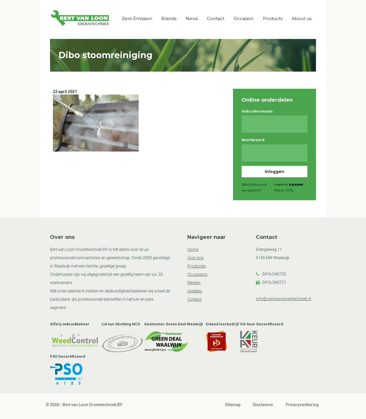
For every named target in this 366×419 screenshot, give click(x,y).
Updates (194, 291)
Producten (196, 266)
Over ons (195, 257)
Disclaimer (263, 404)
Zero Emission (137, 18)
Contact (215, 18)
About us (301, 18)
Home (192, 249)
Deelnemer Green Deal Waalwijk (173, 324)
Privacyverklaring (302, 404)
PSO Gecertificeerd (67, 356)
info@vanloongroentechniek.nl (283, 298)
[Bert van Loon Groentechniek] (80, 19)
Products (273, 18)
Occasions (197, 274)
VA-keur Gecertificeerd (261, 324)
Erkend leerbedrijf (222, 324)
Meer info (284, 190)
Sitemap (232, 404)
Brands (168, 18)
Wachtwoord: (253, 140)
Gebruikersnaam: (258, 111)
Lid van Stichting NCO (121, 324)
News (192, 18)
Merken (193, 282)
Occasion (244, 18)
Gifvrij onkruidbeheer (69, 324)
